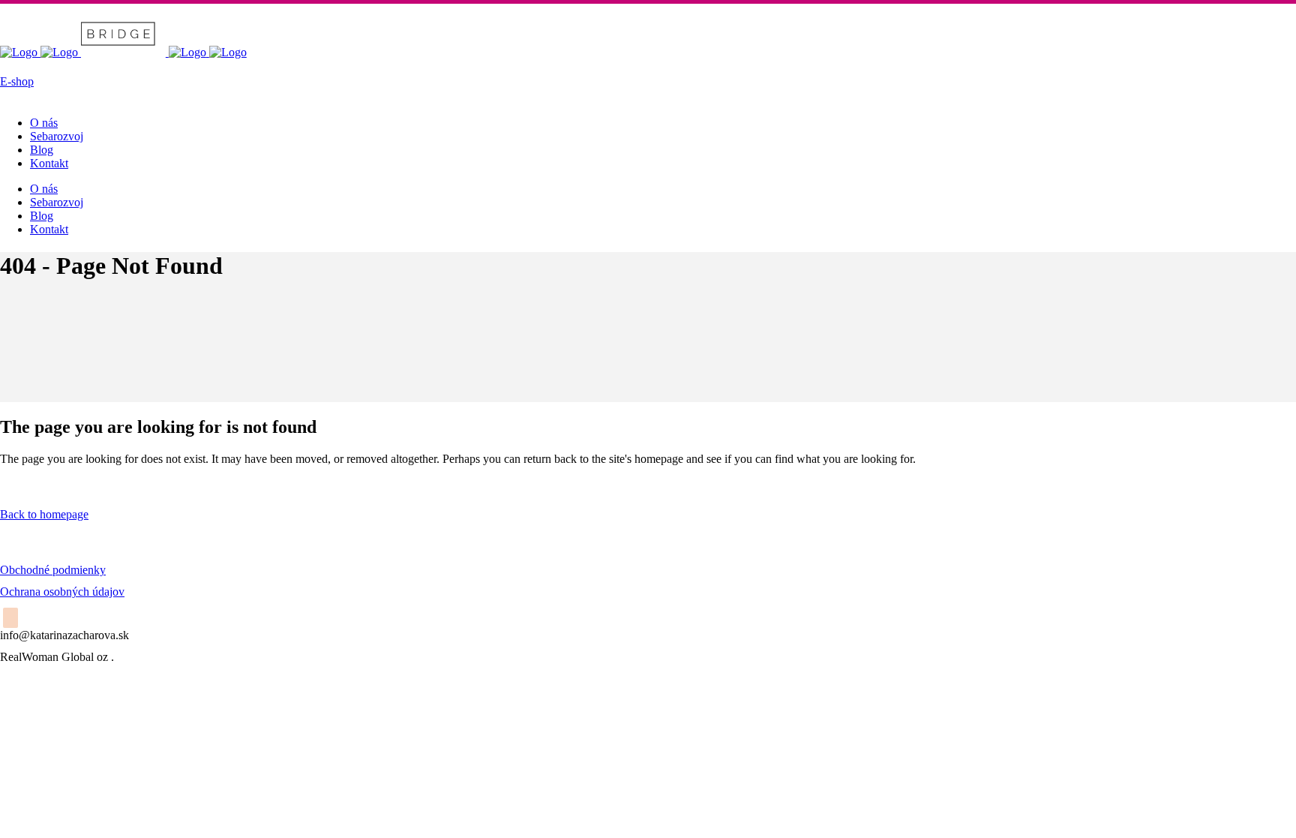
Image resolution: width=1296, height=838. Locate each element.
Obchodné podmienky (53, 569)
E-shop (17, 81)
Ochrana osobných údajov (62, 591)
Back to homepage (44, 514)
